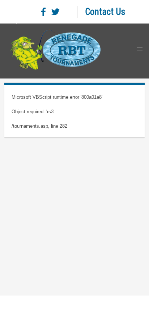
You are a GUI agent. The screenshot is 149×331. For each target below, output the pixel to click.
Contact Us (105, 12)
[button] (139, 49)
